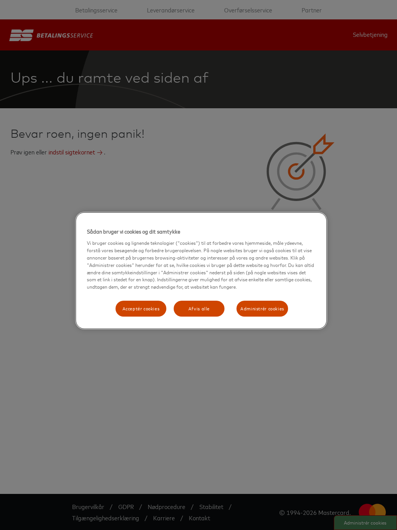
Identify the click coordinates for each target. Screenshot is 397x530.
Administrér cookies (262, 308)
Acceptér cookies (141, 308)
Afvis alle (199, 308)
